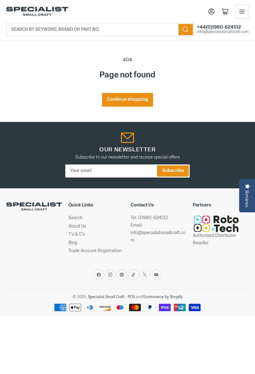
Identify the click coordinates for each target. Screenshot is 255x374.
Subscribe (173, 171)
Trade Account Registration (95, 251)
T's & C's (76, 234)
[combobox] (100, 29)
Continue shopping (127, 99)
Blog (72, 243)
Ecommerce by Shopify (163, 297)
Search (75, 218)
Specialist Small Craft (106, 297)
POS (131, 297)
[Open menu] (242, 11)
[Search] (185, 29)
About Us (77, 226)
